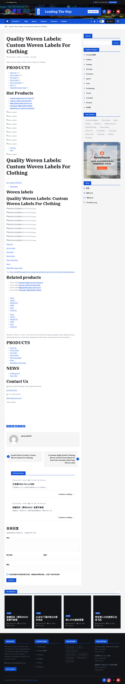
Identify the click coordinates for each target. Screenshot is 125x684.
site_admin (101, 623)
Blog (26, 21)
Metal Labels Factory (49, 272)
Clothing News (15, 373)
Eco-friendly (106, 120)
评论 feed (90, 198)
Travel (88, 93)
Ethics (116, 120)
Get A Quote (10, 183)
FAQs (12, 308)
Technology (90, 88)
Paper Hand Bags (15, 83)
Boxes (12, 85)
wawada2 (89, 98)
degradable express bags (18, 88)
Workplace (89, 137)
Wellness (111, 134)
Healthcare (98, 124)
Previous (13, 148)
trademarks (38, 272)
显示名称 (9, 555)
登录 (87, 188)
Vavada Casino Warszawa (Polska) (107, 647)
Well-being (101, 134)
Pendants (59, 272)
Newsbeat (15, 21)
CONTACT (18, 183)
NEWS (12, 305)
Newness (54, 21)
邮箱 (45, 555)
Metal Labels (14, 80)
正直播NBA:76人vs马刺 (102, 656)
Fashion (64, 21)
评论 (8, 538)
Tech (88, 83)
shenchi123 (12, 57)
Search (88, 36)
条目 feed (89, 193)
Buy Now (110, 21)
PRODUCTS (14, 303)
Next (11, 150)
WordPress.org (91, 202)
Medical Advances (110, 124)
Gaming (89, 64)
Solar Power (89, 131)
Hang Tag (13, 73)
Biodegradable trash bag (27, 272)
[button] (116, 592)
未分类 (19, 57)
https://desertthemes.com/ (16, 663)
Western (44, 21)
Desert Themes (33, 680)
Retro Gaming (105, 127)
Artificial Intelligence (92, 120)
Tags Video (13, 376)
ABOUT (12, 300)
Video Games (90, 134)
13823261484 (12, 390)
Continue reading (65, 494)
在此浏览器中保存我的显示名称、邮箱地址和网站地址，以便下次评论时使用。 (35, 574)
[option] (18, 612)
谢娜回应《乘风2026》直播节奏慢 (106, 665)
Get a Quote (10, 669)
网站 (7, 565)
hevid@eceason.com (15, 398)
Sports (34, 21)
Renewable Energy (91, 127)
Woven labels (14, 75)
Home (12, 298)
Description (14, 187)
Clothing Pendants (68, 272)
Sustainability (101, 131)
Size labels (13, 78)
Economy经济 (91, 55)
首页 (6, 26)
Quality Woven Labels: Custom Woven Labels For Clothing (28, 26)
